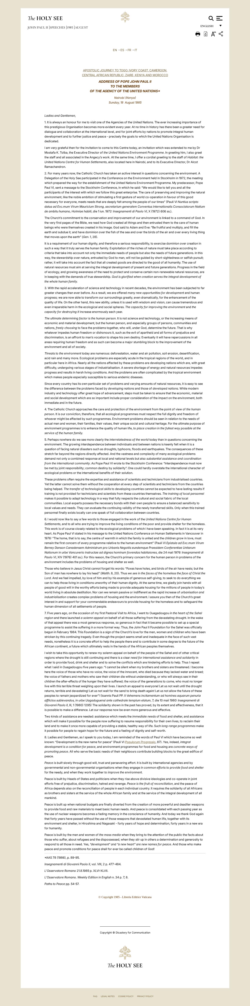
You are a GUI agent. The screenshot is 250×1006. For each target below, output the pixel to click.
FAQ (95, 996)
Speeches (58, 27)
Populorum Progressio (140, 742)
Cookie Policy (125, 996)
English (208, 27)
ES (122, 50)
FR (129, 50)
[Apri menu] (219, 18)
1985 (70, 27)
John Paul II (38, 27)
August (81, 27)
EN (115, 50)
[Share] (221, 34)
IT (136, 50)
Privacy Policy (145, 996)
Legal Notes (108, 996)
